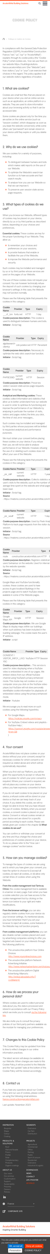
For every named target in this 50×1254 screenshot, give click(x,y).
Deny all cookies (34, 1246)
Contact (30, 1176)
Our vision (8, 1173)
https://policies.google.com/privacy (25, 718)
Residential (32, 1160)
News (28, 1173)
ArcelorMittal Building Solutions (15, 3)
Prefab (8, 1154)
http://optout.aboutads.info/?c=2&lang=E (22, 978)
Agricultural (32, 1144)
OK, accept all (15, 1246)
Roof (7, 1146)
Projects (30, 1141)
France (11, 1203)
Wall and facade (11, 1149)
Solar (7, 1157)
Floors (7, 1152)
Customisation (9, 1178)
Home (4, 39)
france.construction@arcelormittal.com (21, 1099)
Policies (7, 1191)
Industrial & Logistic (35, 1165)
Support (7, 1181)
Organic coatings (12, 1165)
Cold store (32, 1128)
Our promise (9, 1176)
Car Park (31, 1131)
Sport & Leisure (34, 1157)
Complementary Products (11, 1161)
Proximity (7, 1186)
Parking (31, 1152)
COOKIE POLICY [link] (33, 1250)
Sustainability (9, 1184)
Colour (7, 1133)
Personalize (15, 1250)
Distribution (32, 1133)
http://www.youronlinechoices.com (24, 956)
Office (30, 1149)
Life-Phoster (32, 1180)
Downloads (32, 1170)
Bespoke (7, 1128)
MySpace (30, 1183)
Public (30, 1154)
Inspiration (8, 1125)
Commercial (32, 1146)
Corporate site (15, 1211)
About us (7, 1170)
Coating (7, 1136)
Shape (6, 1131)
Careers (7, 1189)
